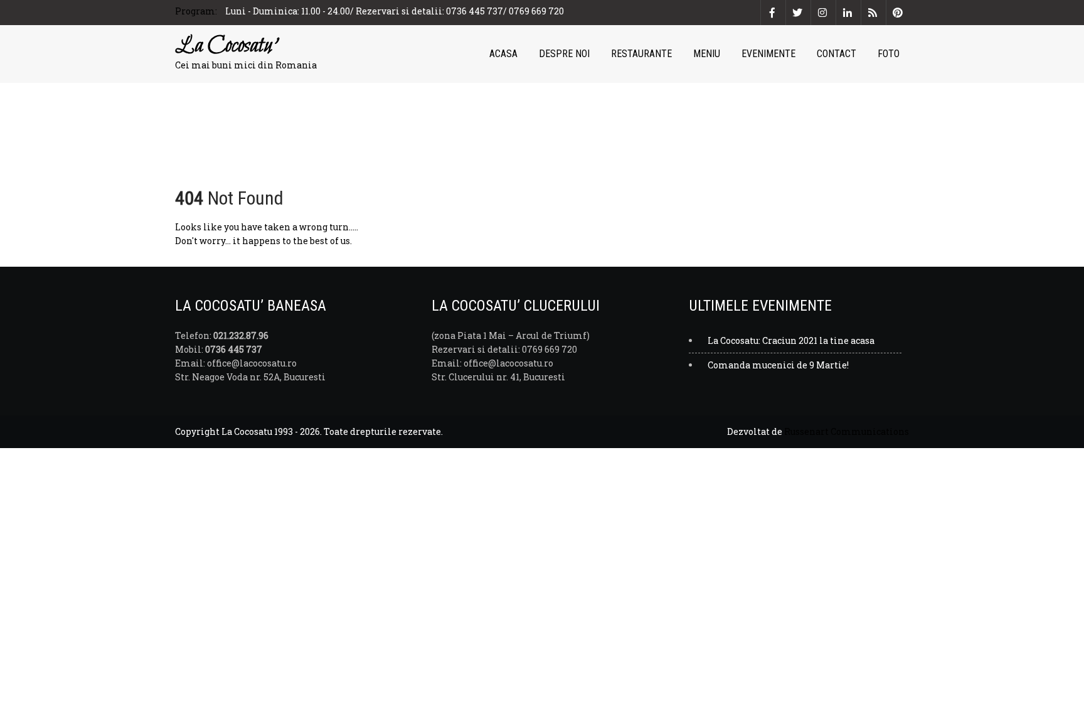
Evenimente (768, 54)
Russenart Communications (846, 431)
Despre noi (564, 54)
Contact (836, 54)
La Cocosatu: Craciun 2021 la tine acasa (791, 340)
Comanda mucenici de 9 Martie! (778, 365)
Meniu (706, 54)
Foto (889, 54)
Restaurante (641, 54)
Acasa (503, 54)
